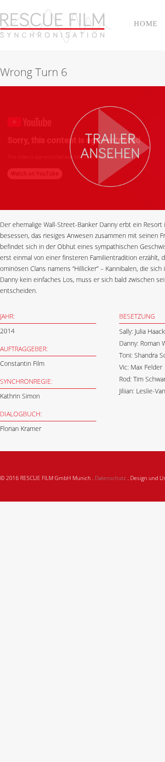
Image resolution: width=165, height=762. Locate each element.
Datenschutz (110, 478)
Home (146, 24)
